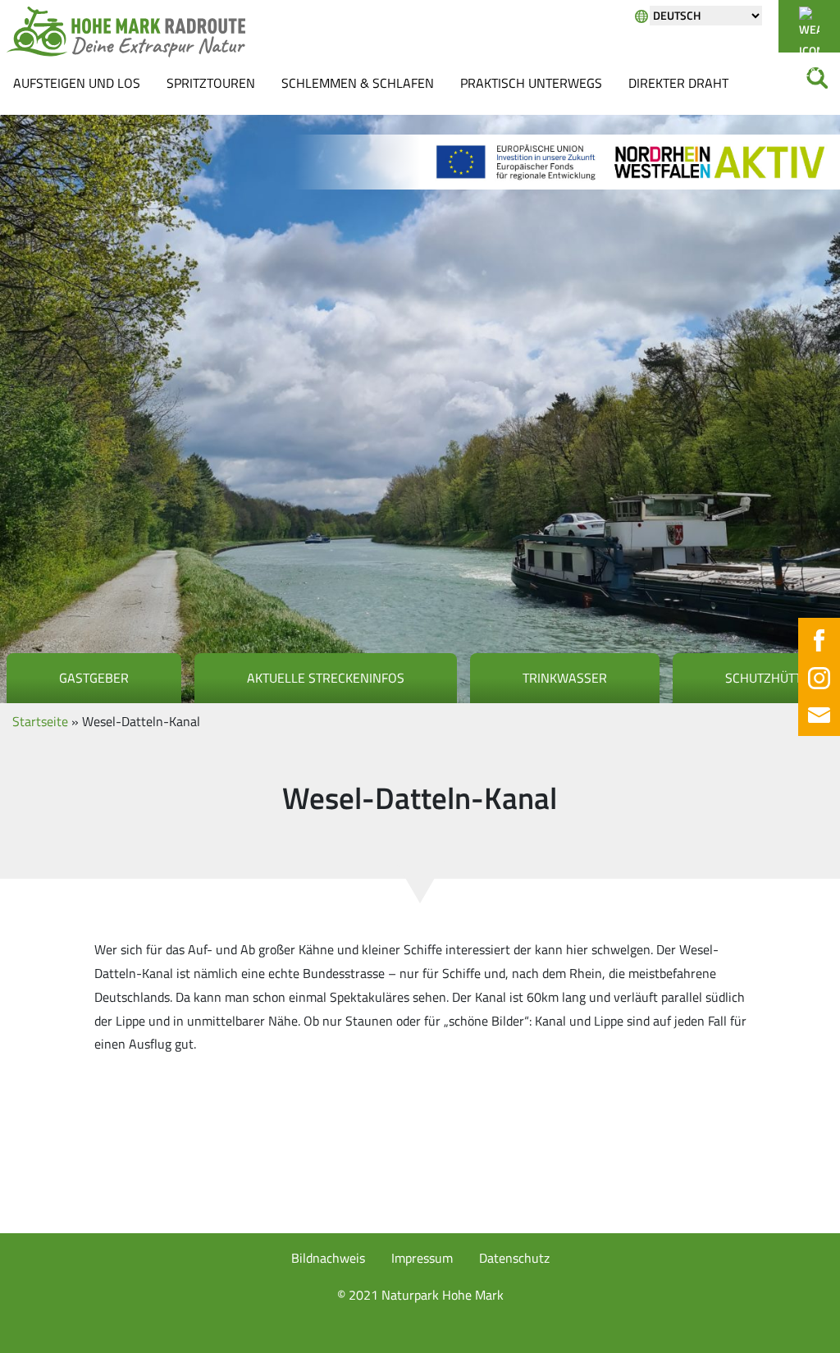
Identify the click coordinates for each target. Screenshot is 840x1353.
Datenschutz (514, 1258)
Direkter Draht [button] (678, 83)
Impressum (422, 1258)
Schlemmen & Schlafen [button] (357, 83)
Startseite (40, 721)
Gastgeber (94, 678)
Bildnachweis (328, 1258)
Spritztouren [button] (211, 83)
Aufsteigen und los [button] (76, 83)
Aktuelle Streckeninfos (325, 678)
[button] (36, 1317)
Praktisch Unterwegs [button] (531, 83)
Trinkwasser (565, 678)
